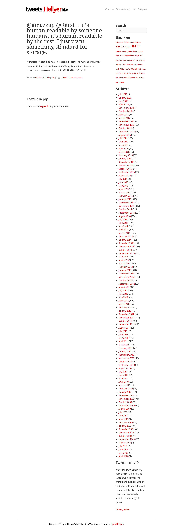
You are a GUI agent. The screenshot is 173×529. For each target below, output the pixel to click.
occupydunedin (128, 55)
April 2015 (123, 189)
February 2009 (125, 422)
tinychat (136, 64)
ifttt (53, 77)
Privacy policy (122, 509)
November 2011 (126, 317)
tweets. (47, 9)
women (134, 73)
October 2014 (125, 209)
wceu (122, 69)
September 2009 (126, 405)
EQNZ (119, 46)
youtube (122, 82)
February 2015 (125, 195)
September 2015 (126, 172)
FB (123, 47)
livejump (119, 51)
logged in (44, 106)
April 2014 (123, 229)
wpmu (117, 82)
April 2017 (123, 114)
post (141, 55)
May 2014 (123, 226)
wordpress (130, 77)
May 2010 (123, 378)
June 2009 (123, 415)
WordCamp (141, 73)
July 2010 (122, 371)
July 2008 (122, 446)
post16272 (126, 60)
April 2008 (123, 456)
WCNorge (136, 68)
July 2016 (122, 138)
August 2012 (124, 287)
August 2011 (124, 327)
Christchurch (128, 42)
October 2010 (125, 361)
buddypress (119, 42)
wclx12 (127, 69)
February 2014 (125, 236)
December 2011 (126, 314)
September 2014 (126, 212)
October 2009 (125, 402)
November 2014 (126, 206)
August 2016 (124, 135)
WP (137, 78)
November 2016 (126, 124)
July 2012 (122, 290)
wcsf (117, 73)
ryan (143, 60)
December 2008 (126, 429)
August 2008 (124, 442)
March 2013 (124, 263)
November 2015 (126, 165)
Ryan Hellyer (117, 524)
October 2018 (125, 111)
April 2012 (123, 300)
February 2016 (125, 155)
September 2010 (126, 365)
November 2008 (126, 432)
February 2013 (125, 267)
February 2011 (125, 348)
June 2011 (123, 334)
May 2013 (123, 256)
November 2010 (126, 358)
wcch (117, 69)
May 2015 (123, 185)
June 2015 (123, 182)
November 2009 (126, 398)
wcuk (121, 73)
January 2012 (124, 310)
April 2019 (123, 104)
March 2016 (124, 152)
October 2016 (125, 128)
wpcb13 (141, 78)
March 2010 (124, 385)
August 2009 (124, 409)
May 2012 (123, 297)
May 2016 (123, 145)
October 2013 (125, 250)
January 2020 (124, 97)
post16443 (132, 60)
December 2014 (126, 202)
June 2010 (123, 375)
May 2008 (123, 453)
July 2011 (122, 331)
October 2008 (125, 436)
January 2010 (124, 392)
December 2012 (126, 273)
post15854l (119, 60)
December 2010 (126, 354)
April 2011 (123, 341)
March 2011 (124, 344)
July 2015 (122, 179)
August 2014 (124, 216)
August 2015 (124, 175)
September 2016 (126, 131)
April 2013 (123, 260)
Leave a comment (76, 77)
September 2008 (126, 439)
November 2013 (126, 246)
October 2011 (125, 321)
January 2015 (124, 199)
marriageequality (129, 51)
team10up (122, 64)
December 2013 (126, 243)
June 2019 (123, 101)
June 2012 (123, 294)
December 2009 (126, 395)
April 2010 (123, 382)
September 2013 (126, 253)
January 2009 (124, 425)
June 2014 (123, 223)
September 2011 (126, 324)
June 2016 (123, 141)
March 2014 (124, 233)
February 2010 (125, 388)
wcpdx (143, 69)
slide (117, 64)
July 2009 (122, 412)
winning (129, 73)
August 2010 (124, 368)
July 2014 (122, 219)
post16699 (139, 60)
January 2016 (124, 158)
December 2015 (126, 162)
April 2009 (123, 419)
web (125, 73)
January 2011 (124, 351)
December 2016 (126, 121)
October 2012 (125, 280)
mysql (117, 55)
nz (120, 55)
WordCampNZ (120, 78)
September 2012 (126, 283)
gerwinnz (128, 47)
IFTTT (65, 77)
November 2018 (126, 108)
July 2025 (122, 94)
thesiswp (130, 64)
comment (135, 42)
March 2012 (124, 304)
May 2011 (123, 337)
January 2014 (124, 239)
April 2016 (123, 148)
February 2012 (125, 307)
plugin (137, 55)
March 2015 (124, 192)
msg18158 (139, 51)
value (140, 64)
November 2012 (126, 277)
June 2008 (123, 449)
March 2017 (124, 118)
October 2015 (125, 168)
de (139, 42)
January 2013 (124, 270)
